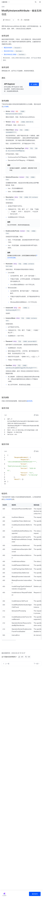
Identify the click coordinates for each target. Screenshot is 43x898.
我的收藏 (26, 20)
